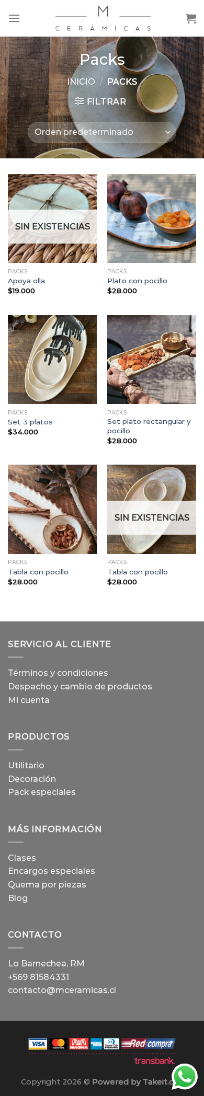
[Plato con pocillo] (151, 218)
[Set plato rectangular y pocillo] (151, 359)
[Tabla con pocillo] (52, 509)
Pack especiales (42, 792)
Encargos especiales (51, 871)
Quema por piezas (47, 885)
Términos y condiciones (58, 673)
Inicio (81, 82)
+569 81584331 (38, 977)
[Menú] (14, 18)
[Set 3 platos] (52, 359)
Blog (18, 898)
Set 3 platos (30, 422)
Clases (22, 858)
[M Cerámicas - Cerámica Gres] (103, 18)
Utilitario (26, 765)
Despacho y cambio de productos (80, 686)
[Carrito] (191, 18)
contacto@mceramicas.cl (62, 990)
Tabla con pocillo (38, 572)
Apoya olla (26, 280)
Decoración (32, 779)
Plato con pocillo (137, 280)
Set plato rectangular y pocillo (149, 426)
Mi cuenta (29, 700)
